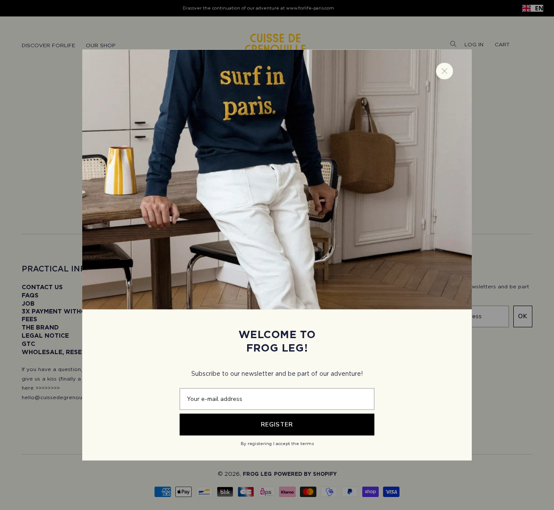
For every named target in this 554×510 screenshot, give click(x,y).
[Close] (444, 71)
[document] (277, 255)
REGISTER (277, 424)
